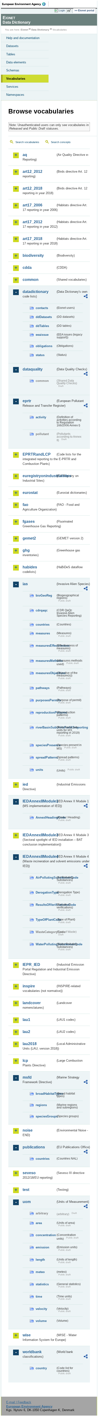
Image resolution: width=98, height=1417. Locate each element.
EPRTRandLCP (37, 454)
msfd (27, 1077)
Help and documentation (22, 38)
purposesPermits (46, 700)
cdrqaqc (42, 610)
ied (25, 784)
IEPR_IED (31, 965)
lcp (25, 1061)
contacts (42, 308)
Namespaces (15, 94)
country (41, 1368)
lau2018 (30, 1044)
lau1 (26, 1020)
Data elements (16, 62)
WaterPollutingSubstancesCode (46, 944)
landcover (32, 1003)
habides (30, 567)
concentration (46, 1235)
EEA (25, 4)
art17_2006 (32, 205)
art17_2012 (32, 222)
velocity (41, 1309)
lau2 (26, 1032)
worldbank (32, 1352)
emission (42, 1247)
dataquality (33, 369)
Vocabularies (15, 78)
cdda (27, 268)
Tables (10, 54)
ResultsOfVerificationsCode (46, 905)
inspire (29, 986)
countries (42, 624)
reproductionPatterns (46, 712)
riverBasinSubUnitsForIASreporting (46, 727)
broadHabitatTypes (46, 1093)
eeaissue (42, 334)
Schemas (12, 70)
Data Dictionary (40, 29)
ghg (26, 550)
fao (25, 505)
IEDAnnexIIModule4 (39, 857)
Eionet (24, 29)
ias (25, 584)
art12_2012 (32, 172)
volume (41, 1321)
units (39, 770)
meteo (40, 1272)
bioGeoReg (44, 595)
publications (34, 1147)
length (40, 1259)
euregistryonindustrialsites (39, 476)
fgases (29, 521)
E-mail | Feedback (18, 1402)
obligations (44, 346)
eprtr (27, 401)
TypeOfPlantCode (46, 919)
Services (12, 86)
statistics (42, 1284)
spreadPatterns (46, 757)
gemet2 (29, 538)
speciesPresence (46, 745)
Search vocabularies (27, 142)
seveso (29, 1173)
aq (25, 155)
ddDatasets (44, 317)
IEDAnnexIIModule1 (39, 801)
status (40, 355)
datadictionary (36, 292)
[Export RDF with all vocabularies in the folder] (86, 297)
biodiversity (33, 255)
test (26, 1190)
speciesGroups (46, 1116)
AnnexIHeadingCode (46, 817)
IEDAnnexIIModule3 (39, 835)
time (39, 1296)
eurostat (30, 493)
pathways (42, 688)
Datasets (12, 46)
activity (41, 417)
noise (28, 1130)
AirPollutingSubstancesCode (46, 877)
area (39, 1223)
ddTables (42, 326)
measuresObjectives (46, 673)
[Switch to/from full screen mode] (70, 10)
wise (27, 1335)
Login (62, 10)
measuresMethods (46, 661)
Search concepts (61, 142)
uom (27, 1202)
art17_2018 (32, 239)
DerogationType (46, 892)
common (31, 280)
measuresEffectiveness (46, 645)
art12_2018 (32, 188)
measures (43, 633)
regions (41, 1105)
